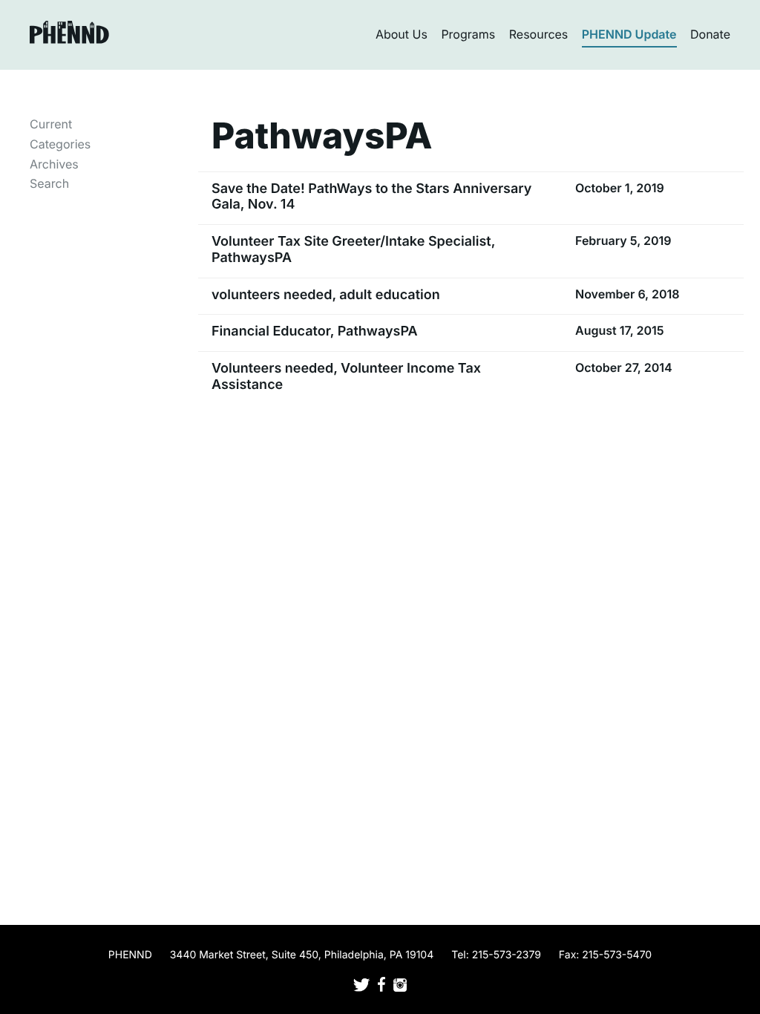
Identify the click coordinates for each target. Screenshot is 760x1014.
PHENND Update (629, 34)
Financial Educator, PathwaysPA (315, 331)
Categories (60, 144)
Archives (54, 164)
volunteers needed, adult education (326, 295)
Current (51, 124)
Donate (710, 34)
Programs (468, 34)
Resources (539, 34)
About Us (402, 34)
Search (49, 183)
